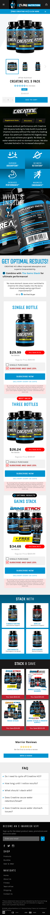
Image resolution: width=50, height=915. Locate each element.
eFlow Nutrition (13, 908)
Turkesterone (13, 624)
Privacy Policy (6, 910)
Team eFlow (8, 886)
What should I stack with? (18, 790)
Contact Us (8, 894)
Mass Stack (13, 721)
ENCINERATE (13, 649)
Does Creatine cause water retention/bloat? (19, 799)
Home (5, 875)
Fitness (6, 883)
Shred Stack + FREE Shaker (37, 690)
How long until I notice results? (21, 783)
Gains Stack (13, 689)
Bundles (6, 860)
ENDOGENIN (37, 649)
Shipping (7, 890)
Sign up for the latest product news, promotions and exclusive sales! (25, 832)
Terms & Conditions (39, 908)
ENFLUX (37, 624)
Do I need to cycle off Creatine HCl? (23, 776)
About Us (7, 879)
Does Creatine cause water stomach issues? (23, 810)
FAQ (40, 121)
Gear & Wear (8, 864)
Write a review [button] (26, 755)
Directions (28, 121)
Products (7, 856)
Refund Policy (26, 908)
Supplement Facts (12, 120)
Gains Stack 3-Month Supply (37, 721)
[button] (20, 86)
